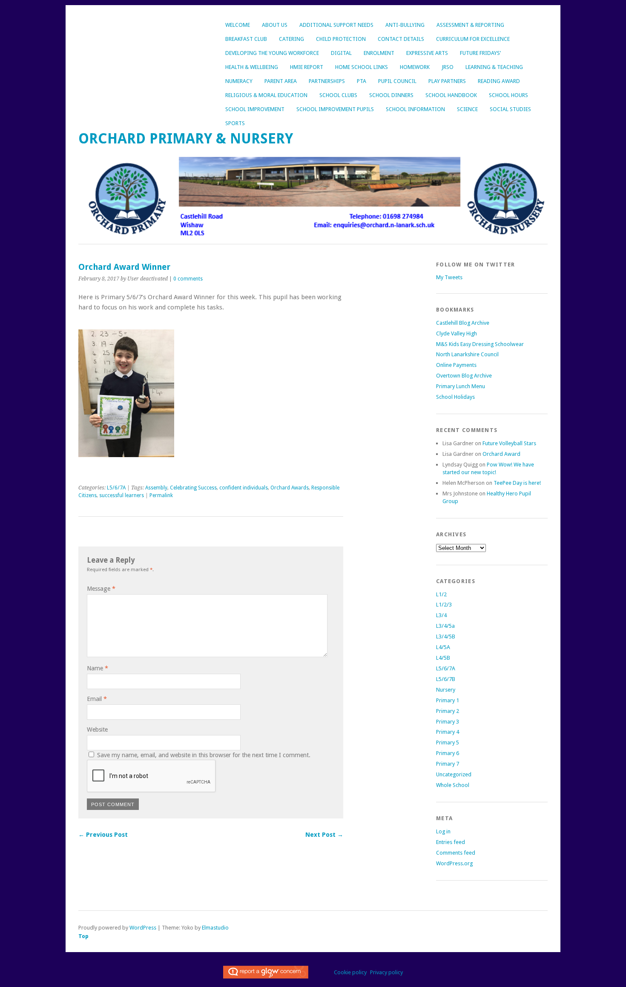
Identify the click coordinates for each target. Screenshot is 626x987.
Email (97, 698)
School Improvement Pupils (335, 109)
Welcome (237, 25)
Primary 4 (447, 732)
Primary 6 (447, 753)
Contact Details (401, 39)
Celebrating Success (193, 488)
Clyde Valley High (456, 333)
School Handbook (451, 95)
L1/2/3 (444, 604)
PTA (361, 81)
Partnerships (327, 81)
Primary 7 (447, 764)
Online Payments (456, 365)
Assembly (156, 488)
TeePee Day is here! (517, 483)
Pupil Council (397, 81)
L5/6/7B (445, 679)
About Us (274, 25)
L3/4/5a (445, 626)
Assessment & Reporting (470, 25)
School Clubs (338, 95)
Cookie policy (350, 972)
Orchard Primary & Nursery (185, 138)
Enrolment (379, 53)
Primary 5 (447, 742)
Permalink (161, 495)
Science (467, 109)
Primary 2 (447, 711)
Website (97, 729)
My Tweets (449, 277)
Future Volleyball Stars (509, 443)
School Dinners (391, 95)
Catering (291, 39)
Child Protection (341, 39)
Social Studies (510, 109)
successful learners (121, 495)
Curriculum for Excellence (473, 39)
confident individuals (243, 488)
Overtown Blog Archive (464, 375)
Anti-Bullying (405, 25)
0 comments (188, 279)
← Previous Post (103, 834)
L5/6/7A (116, 488)
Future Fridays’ (480, 53)
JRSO (448, 67)
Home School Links (361, 67)
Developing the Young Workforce (272, 53)
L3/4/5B (445, 636)
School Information (415, 109)
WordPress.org (454, 863)
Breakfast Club (246, 39)
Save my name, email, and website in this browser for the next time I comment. (203, 755)
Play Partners (447, 81)
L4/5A (443, 647)
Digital (341, 53)
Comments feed (455, 853)
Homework (415, 67)
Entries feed (450, 842)
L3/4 (441, 615)
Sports (235, 123)
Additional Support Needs (336, 25)
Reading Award (499, 81)
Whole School (452, 785)
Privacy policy (386, 972)
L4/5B (443, 658)
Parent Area (280, 81)
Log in (443, 831)
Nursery (445, 690)
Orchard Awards (289, 488)
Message (101, 588)
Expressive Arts (427, 53)
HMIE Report (306, 67)
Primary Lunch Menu (460, 386)
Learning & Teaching (494, 67)
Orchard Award (501, 454)
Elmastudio (215, 927)
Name (97, 668)
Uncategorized (453, 774)
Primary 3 (447, 721)
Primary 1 (447, 700)
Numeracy (239, 81)
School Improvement (254, 109)
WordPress (142, 927)
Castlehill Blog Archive (462, 323)
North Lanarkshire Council (467, 354)
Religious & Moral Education (266, 95)
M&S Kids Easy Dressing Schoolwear (480, 344)
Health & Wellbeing (251, 67)
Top (83, 936)
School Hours (508, 95)
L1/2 (441, 594)
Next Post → (324, 834)
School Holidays (455, 397)
